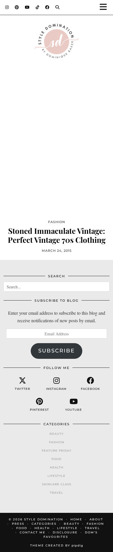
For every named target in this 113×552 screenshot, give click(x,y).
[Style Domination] (56, 42)
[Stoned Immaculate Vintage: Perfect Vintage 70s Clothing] (56, 148)
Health (56, 467)
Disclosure (65, 532)
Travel (56, 493)
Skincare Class (56, 484)
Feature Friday (56, 451)
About (96, 519)
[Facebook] (47, 7)
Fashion (56, 442)
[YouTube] (27, 7)
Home (76, 519)
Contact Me (32, 532)
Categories (44, 524)
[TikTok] (37, 7)
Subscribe (56, 351)
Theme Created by (56, 545)
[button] (105, 7)
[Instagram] (7, 7)
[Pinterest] (17, 7)
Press (18, 524)
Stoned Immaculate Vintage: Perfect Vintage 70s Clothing (56, 235)
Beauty (56, 434)
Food (56, 459)
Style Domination (43, 519)
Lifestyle (56, 476)
